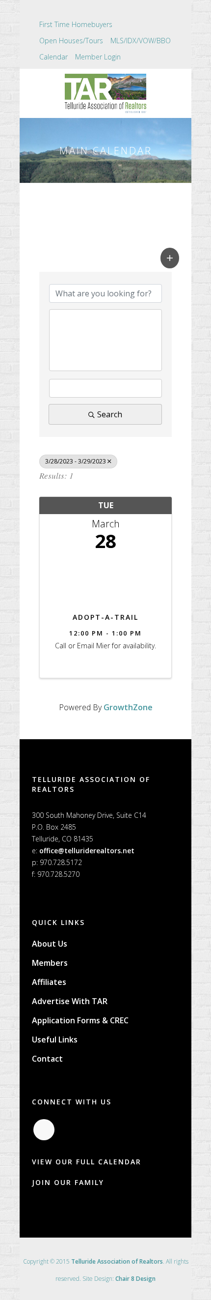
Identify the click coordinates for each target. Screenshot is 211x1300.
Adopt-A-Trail (105, 617)
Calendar (53, 56)
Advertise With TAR (69, 1001)
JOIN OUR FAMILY (68, 1182)
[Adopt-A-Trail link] (105, 579)
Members (50, 962)
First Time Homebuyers (75, 24)
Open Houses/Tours (71, 40)
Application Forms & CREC (80, 1020)
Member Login (98, 56)
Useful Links (55, 1039)
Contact (47, 1058)
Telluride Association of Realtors (117, 1261)
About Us (49, 943)
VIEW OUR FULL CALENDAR (86, 1161)
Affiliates (49, 982)
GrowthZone (128, 707)
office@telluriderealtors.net (86, 850)
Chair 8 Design (135, 1278)
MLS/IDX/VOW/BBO (140, 40)
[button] (169, 258)
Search (109, 414)
